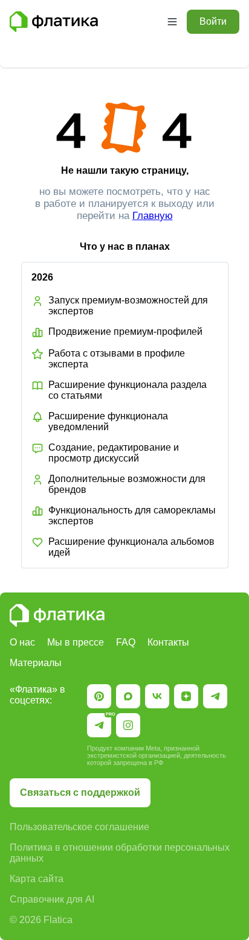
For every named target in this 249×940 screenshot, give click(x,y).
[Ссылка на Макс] (128, 696)
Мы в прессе (75, 642)
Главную (152, 215)
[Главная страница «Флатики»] (84, 22)
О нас (22, 642)
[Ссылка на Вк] (157, 696)
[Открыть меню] (172, 21)
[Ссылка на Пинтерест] (99, 696)
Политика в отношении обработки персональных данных (120, 852)
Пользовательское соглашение (79, 827)
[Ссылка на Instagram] (128, 725)
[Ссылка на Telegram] (215, 696)
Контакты (168, 642)
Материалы (36, 663)
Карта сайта (36, 879)
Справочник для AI (52, 899)
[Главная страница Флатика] (57, 615)
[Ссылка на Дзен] (186, 696)
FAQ (125, 642)
